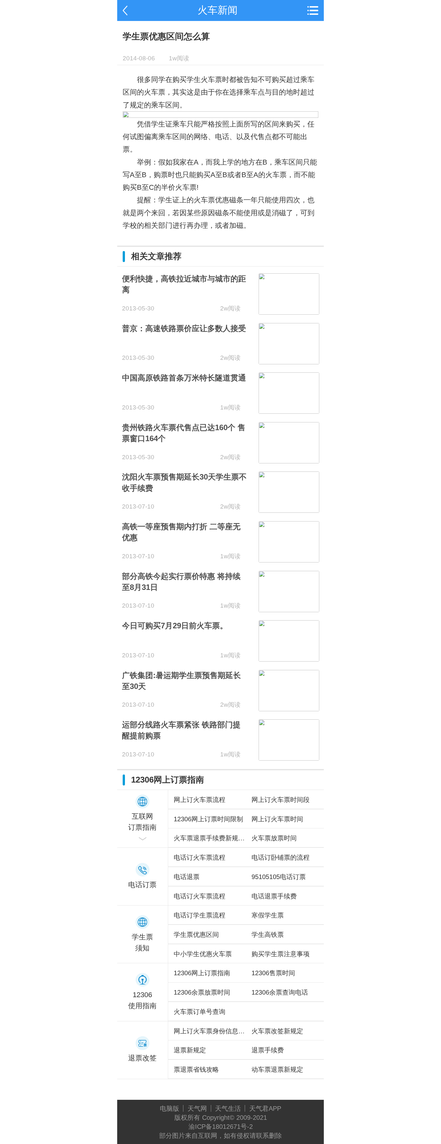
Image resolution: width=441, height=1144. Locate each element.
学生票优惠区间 (196, 934)
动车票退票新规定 (277, 1069)
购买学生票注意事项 (280, 953)
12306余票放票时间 (202, 992)
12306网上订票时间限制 (208, 819)
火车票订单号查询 (199, 1011)
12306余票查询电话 (279, 992)
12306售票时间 (273, 973)
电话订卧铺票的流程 (280, 857)
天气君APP (265, 1108)
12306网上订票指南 (202, 973)
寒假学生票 (267, 915)
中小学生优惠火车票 (203, 953)
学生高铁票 (267, 934)
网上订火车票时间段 (280, 799)
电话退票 (187, 876)
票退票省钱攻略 (196, 1069)
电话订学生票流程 (199, 915)
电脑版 (169, 1108)
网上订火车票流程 (199, 799)
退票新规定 (190, 1050)
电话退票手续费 (274, 896)
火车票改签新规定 (277, 1031)
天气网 (197, 1108)
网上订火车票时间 (277, 819)
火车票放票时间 (274, 838)
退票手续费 (267, 1050)
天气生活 (228, 1108)
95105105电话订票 (278, 876)
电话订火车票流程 (199, 857)
